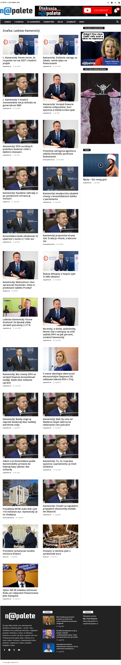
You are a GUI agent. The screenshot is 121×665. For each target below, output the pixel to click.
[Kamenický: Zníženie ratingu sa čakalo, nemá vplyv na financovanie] (60, 45)
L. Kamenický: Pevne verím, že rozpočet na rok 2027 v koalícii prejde (19, 60)
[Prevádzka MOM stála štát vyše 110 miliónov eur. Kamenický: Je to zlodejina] (20, 492)
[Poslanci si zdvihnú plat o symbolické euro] (60, 536)
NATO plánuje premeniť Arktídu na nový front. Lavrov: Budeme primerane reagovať (66, 620)
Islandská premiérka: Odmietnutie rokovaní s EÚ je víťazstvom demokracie (67, 646)
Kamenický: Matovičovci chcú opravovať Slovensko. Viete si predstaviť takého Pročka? (19, 285)
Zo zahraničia (33, 22)
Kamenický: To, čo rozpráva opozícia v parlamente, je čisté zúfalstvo (59, 464)
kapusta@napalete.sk (90, 621)
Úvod (4, 27)
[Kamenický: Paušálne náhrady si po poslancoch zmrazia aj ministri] (20, 178)
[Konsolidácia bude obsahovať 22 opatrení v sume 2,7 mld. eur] (20, 221)
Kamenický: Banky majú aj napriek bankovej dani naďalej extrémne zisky (19, 422)
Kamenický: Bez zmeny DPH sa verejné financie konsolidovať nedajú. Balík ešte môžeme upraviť (19, 378)
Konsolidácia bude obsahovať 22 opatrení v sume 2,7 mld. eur (20, 237)
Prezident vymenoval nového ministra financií (19, 552)
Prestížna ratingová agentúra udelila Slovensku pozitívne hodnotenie (59, 153)
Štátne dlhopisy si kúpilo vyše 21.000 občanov (59, 275)
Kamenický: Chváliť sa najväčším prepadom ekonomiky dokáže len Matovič (60, 508)
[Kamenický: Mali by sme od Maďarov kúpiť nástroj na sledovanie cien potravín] (60, 404)
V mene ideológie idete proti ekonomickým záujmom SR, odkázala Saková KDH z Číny (59, 376)
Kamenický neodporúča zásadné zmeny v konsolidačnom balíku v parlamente (60, 196)
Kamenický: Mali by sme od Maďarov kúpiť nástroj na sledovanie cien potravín (58, 422)
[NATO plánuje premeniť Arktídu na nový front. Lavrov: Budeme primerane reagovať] (49, 620)
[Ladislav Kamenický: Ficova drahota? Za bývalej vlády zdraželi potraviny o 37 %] (20, 307)
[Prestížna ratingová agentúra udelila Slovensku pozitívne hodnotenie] (60, 134)
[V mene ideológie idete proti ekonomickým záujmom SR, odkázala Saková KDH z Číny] (60, 359)
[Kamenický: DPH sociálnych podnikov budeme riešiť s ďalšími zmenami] (20, 131)
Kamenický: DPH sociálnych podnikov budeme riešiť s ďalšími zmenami (17, 149)
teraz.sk (5, 557)
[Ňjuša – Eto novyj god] (101, 165)
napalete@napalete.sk (90, 623)
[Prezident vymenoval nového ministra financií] (20, 536)
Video (81, 22)
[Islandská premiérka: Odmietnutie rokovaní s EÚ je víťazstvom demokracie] (49, 647)
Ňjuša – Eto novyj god (95, 179)
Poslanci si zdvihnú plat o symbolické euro (57, 552)
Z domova (19, 22)
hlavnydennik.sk (48, 159)
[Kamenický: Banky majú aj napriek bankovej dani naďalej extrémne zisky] (20, 404)
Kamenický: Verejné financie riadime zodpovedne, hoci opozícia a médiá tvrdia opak (59, 107)
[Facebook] (108, 3)
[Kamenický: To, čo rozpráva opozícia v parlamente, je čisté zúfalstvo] (60, 446)
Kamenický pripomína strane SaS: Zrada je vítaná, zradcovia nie (59, 238)
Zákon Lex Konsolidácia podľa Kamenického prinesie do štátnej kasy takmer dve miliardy (19, 465)
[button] (117, 21)
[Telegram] (111, 3)
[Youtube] (119, 3)
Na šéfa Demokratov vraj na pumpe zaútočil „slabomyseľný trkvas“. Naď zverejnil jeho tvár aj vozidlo (67, 634)
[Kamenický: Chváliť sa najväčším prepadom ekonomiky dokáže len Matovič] (60, 491)
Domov (7, 22)
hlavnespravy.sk (8, 517)
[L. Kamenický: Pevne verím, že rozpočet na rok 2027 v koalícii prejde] (20, 45)
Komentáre (49, 22)
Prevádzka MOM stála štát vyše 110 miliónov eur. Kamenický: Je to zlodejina (20, 511)
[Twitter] (115, 3)
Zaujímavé (71, 22)
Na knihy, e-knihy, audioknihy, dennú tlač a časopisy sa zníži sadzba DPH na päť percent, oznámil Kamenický (59, 333)
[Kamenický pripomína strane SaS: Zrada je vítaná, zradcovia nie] (60, 221)
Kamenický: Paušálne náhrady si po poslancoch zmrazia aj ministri (20, 195)
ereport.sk (6, 202)
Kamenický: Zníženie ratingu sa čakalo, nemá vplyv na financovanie (60, 60)
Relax (60, 22)
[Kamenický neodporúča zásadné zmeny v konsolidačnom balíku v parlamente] (60, 179)
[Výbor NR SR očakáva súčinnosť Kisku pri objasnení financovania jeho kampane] (20, 575)
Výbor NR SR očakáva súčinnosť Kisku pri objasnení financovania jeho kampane (20, 593)
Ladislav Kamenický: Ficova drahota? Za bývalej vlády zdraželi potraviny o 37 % (17, 322)
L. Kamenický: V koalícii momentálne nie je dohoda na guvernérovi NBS (19, 102)
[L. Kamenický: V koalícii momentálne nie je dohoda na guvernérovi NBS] (20, 85)
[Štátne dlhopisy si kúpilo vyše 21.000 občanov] (60, 261)
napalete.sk (7, 66)
